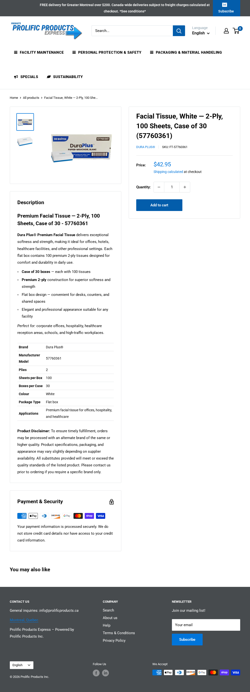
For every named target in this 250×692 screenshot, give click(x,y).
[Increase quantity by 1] (185, 187)
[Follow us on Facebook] (96, 673)
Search (108, 610)
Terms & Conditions (119, 633)
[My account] (226, 30)
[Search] (179, 30)
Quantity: (143, 187)
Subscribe (226, 11)
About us (110, 618)
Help (106, 625)
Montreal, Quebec (24, 620)
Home (14, 98)
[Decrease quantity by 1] (159, 187)
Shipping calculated (168, 172)
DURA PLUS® (145, 147)
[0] (236, 31)
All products (31, 98)
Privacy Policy (114, 640)
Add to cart (159, 205)
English (17, 665)
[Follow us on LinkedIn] (105, 673)
